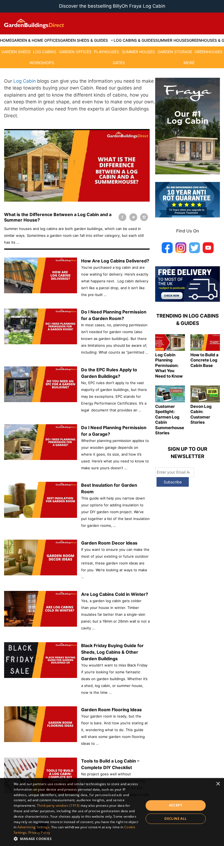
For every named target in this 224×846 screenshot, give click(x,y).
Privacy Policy (39, 832)
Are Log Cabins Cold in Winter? (114, 594)
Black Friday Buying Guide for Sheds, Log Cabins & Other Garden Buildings (112, 652)
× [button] (218, 784)
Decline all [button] (175, 818)
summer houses (138, 51)
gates (119, 62)
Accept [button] (175, 805)
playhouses (106, 51)
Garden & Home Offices (35, 40)
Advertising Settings (33, 827)
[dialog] (112, 812)
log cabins (44, 51)
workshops (42, 62)
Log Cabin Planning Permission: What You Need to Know (169, 365)
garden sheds (16, 51)
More (189, 62)
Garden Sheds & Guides (84, 40)
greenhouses (208, 51)
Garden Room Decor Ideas (109, 543)
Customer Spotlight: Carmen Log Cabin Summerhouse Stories (169, 420)
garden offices (75, 51)
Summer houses (172, 40)
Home (5, 40)
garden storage (175, 51)
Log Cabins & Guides (134, 40)
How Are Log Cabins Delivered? (115, 261)
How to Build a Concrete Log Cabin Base (204, 360)
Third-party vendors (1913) (58, 805)
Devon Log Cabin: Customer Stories (201, 414)
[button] (77, 838)
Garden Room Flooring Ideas (111, 709)
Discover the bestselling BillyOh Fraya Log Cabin (112, 6)
